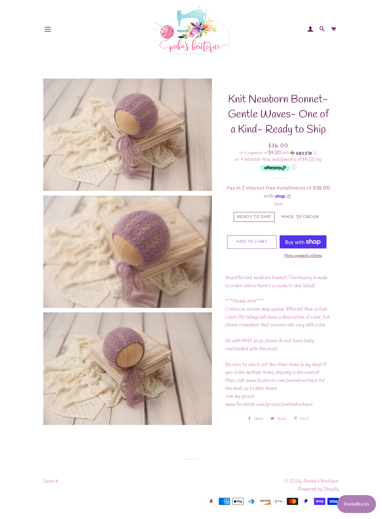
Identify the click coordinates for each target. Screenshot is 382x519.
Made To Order (300, 216)
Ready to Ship (254, 216)
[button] (278, 153)
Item (278, 204)
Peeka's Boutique (321, 481)
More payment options (303, 256)
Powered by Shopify (318, 489)
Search (50, 481)
